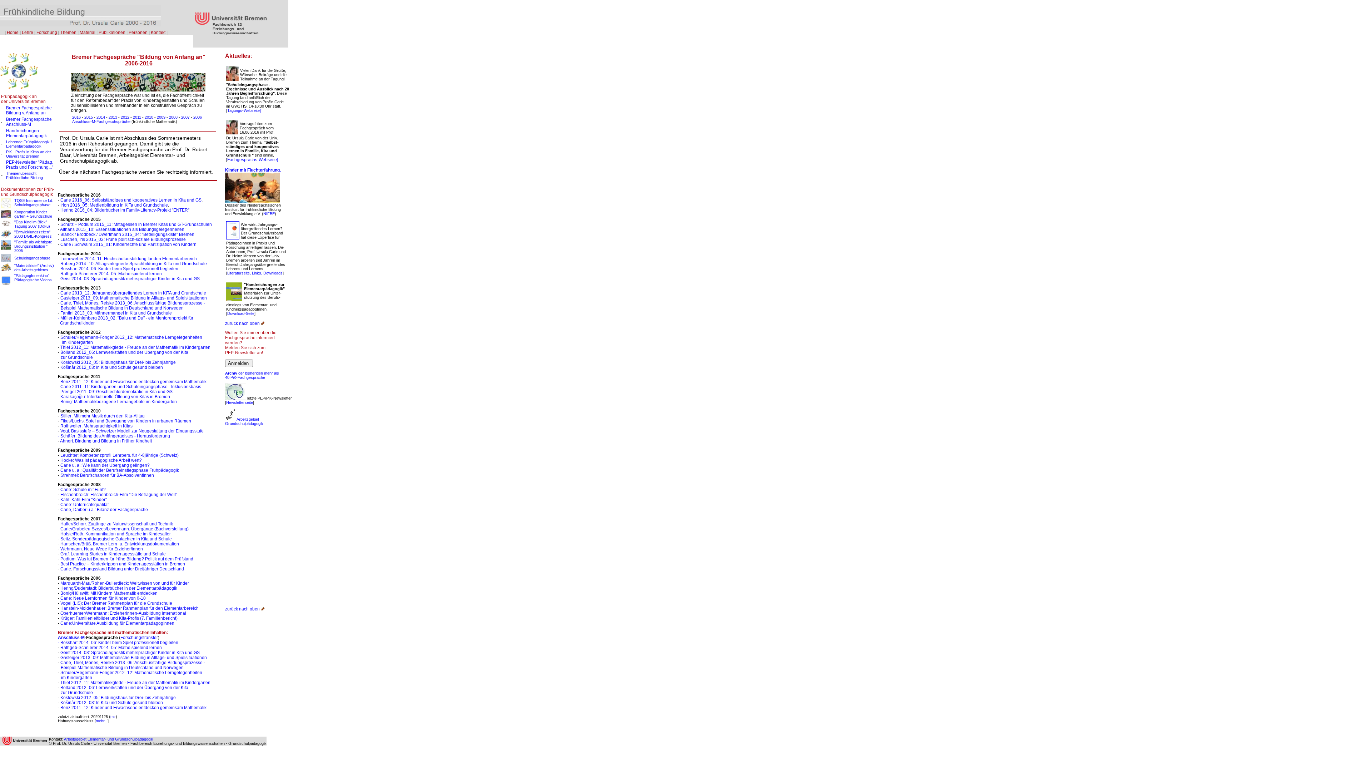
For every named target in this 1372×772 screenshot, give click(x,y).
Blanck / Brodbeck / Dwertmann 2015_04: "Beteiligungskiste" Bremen (127, 234)
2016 (76, 117)
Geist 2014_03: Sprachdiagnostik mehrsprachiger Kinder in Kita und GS (130, 652)
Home (13, 32)
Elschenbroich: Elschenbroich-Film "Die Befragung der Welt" (118, 494)
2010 (149, 117)
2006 (197, 117)
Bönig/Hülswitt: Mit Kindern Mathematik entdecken (109, 593)
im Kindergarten (77, 342)
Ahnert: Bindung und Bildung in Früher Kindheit (106, 441)
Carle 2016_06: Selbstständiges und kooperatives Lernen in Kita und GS (131, 200)
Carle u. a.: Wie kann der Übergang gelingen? (105, 465)
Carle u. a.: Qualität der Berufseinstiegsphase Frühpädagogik (119, 470)
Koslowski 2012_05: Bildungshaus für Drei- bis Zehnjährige (118, 362)
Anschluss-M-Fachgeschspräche (101, 121)
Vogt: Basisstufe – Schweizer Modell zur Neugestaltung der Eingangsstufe (132, 431)
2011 (137, 117)
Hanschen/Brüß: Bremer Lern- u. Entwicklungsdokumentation (119, 543)
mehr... (102, 721)
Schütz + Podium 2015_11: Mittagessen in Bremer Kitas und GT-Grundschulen (136, 224)
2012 (125, 117)
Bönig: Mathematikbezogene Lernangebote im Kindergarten (118, 401)
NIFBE (269, 214)
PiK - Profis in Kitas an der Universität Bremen (28, 154)
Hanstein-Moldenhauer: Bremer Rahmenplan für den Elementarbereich (129, 608)
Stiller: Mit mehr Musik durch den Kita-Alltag (102, 416)
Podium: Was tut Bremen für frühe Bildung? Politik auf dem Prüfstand (126, 558)
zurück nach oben (242, 323)
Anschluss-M (18, 124)
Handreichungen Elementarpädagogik (26, 133)
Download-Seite (240, 313)
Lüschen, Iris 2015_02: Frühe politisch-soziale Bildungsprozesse (123, 239)
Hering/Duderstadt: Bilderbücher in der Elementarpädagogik (118, 588)
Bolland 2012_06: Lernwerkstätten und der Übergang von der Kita (124, 352)
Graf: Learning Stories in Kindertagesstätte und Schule (113, 553)
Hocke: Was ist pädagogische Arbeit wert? (101, 460)
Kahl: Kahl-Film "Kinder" (83, 499)
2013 (113, 117)
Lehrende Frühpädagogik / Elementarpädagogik (29, 144)
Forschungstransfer (139, 637)
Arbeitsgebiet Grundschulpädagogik (244, 421)
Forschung (46, 32)
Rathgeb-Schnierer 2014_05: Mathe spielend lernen (111, 273)
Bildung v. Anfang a (26, 112)
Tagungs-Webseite (243, 110)
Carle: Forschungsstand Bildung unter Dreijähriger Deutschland (122, 568)
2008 (173, 117)
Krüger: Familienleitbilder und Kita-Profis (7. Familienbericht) (119, 618)
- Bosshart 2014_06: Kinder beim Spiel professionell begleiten (118, 268)
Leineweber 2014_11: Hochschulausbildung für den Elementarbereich (128, 258)
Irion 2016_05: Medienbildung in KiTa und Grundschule (114, 205)
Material (87, 32)
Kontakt (158, 32)
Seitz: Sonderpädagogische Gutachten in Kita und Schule (116, 538)
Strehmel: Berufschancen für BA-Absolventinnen (107, 475)
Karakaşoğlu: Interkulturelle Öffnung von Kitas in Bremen (114, 396)
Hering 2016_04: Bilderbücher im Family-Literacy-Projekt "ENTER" (124, 210)
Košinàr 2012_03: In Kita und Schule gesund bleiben (111, 367)
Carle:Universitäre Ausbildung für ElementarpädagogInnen (117, 623)
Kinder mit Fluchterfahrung (252, 170)
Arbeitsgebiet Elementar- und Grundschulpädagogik (108, 739)
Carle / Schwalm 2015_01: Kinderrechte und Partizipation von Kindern (128, 244)
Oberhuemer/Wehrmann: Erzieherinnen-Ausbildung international (123, 613)
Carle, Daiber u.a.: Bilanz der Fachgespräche (104, 509)
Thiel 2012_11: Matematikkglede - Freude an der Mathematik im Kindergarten (135, 347)
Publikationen (112, 32)
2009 (161, 117)
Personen (138, 32)
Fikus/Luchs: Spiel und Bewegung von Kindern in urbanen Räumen (125, 421)
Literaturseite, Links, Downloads (255, 273)
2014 (100, 117)
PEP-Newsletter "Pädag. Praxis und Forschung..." (29, 165)
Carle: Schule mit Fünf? (83, 489)
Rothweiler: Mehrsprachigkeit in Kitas (96, 426)
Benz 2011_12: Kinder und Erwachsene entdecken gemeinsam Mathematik (133, 381)
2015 (88, 117)
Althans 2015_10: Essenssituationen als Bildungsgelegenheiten (122, 229)
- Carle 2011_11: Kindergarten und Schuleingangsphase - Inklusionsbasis (129, 386)
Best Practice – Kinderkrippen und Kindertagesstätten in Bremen (122, 563)
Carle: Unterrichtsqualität (84, 504)
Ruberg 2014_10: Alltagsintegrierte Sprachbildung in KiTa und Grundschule (133, 263)
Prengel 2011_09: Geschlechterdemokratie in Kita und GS (116, 391)
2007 (185, 117)
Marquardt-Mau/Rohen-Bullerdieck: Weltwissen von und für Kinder (124, 583)
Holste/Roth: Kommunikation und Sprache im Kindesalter (115, 533)
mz (113, 716)
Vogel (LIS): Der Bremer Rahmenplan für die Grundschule (116, 603)
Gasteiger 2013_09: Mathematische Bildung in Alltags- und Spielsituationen (133, 298)
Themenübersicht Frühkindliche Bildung (24, 175)
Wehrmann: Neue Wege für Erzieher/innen (101, 548)
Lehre (27, 32)
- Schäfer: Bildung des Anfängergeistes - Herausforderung (114, 436)
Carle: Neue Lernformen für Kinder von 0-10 (103, 598)
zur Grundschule (77, 357)
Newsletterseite (239, 402)
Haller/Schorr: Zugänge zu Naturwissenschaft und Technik (116, 523)
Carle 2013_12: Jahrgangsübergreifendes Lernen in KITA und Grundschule (133, 293)
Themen (68, 32)
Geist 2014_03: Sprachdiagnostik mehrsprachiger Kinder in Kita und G (128, 278)
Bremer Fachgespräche (29, 107)
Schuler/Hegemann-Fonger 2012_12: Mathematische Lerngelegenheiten (131, 337)
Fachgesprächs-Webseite (252, 159)
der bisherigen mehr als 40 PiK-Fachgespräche (252, 375)
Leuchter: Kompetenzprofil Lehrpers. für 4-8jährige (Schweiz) (119, 455)
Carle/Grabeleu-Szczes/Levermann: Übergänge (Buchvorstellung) (124, 528)
